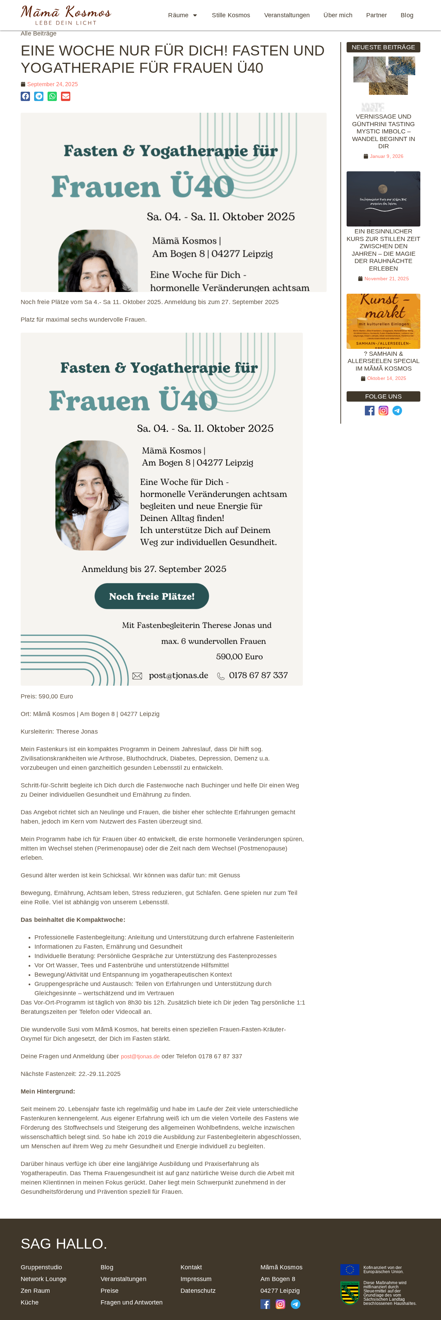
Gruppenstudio (41, 1267)
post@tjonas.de (140, 1056)
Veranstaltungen (287, 15)
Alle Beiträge (39, 33)
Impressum (196, 1279)
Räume (178, 15)
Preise (110, 1290)
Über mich (338, 15)
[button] (25, 96)
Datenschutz (198, 1290)
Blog (407, 15)
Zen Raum (35, 1290)
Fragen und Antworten (132, 1302)
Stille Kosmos (231, 15)
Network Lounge (44, 1279)
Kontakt (191, 1267)
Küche (30, 1302)
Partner (376, 15)
